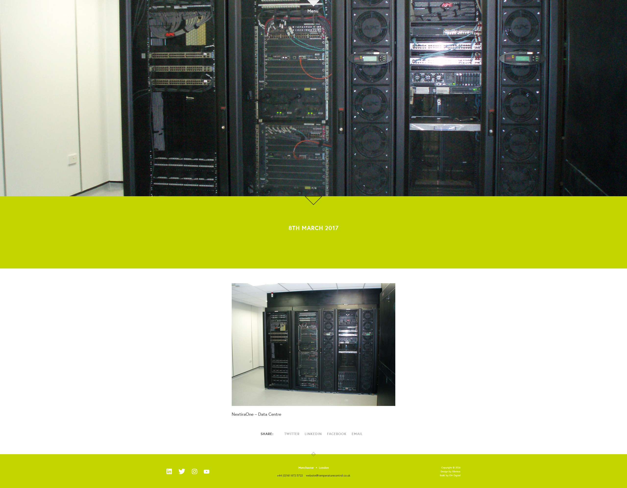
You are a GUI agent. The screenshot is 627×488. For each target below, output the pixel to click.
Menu (312, 10)
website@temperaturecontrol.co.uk (328, 475)
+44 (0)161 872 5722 (290, 475)
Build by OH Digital (450, 475)
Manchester (306, 468)
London (324, 468)
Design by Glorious (450, 471)
